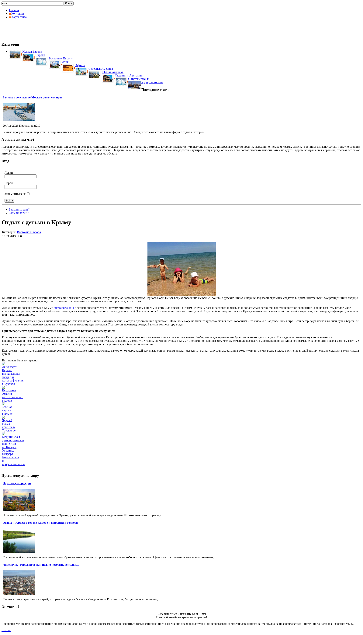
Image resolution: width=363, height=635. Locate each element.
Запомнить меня (15, 193)
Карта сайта (19, 17)
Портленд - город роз (17, 483)
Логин (9, 172)
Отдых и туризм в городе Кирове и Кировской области (40, 522)
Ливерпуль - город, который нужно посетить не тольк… (41, 564)
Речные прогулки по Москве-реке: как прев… (34, 97)
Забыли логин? (19, 213)
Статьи (6, 630)
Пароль (9, 183)
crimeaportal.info (64, 307)
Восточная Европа (29, 232)
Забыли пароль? (19, 209)
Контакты (17, 13)
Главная (14, 10)
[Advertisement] (70, 30)
